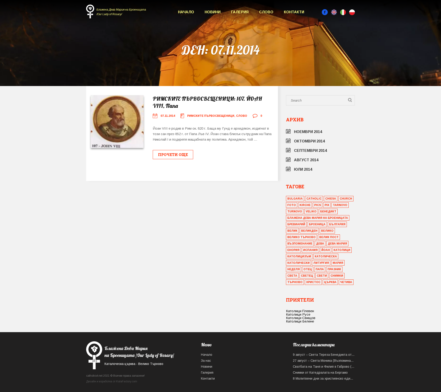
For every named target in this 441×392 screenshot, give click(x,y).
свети (322, 275)
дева (320, 243)
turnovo (294, 211)
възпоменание (299, 243)
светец (307, 275)
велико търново (301, 237)
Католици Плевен (300, 311)
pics (317, 205)
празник (334, 269)
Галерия (240, 12)
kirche (305, 205)
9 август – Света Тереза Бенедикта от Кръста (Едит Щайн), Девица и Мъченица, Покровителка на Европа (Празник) (324, 354)
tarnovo (340, 205)
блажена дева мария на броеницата (317, 218)
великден (309, 230)
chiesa (330, 198)
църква (330, 282)
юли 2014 (303, 169)
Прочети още (173, 154)
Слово (266, 12)
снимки (337, 275)
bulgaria (295, 198)
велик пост (329, 237)
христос (313, 282)
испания (310, 250)
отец (307, 269)
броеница (317, 224)
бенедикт (328, 211)
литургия (321, 262)
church (346, 198)
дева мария (337, 243)
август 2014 (306, 160)
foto (291, 205)
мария (338, 262)
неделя (293, 269)
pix (327, 205)
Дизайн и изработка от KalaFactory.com (111, 381)
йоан (325, 250)
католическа (326, 256)
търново (294, 282)
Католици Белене (300, 321)
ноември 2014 (308, 132)
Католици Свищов (300, 318)
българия (337, 224)
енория (293, 250)
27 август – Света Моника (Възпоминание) (324, 360)
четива (346, 282)
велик (292, 230)
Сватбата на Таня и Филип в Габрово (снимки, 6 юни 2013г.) (324, 366)
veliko (311, 211)
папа (320, 269)
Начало (186, 12)
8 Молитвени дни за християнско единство (324, 378)
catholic (314, 198)
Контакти (294, 12)
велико (327, 230)
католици (342, 250)
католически (298, 262)
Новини (212, 12)
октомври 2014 (309, 141)
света (292, 275)
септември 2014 (310, 151)
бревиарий (296, 224)
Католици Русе (298, 314)
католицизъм (299, 256)
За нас (206, 360)
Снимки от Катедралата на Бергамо (320, 372)
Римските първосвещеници (210, 115)
